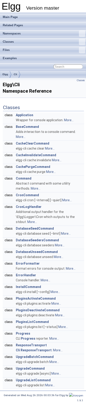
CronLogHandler (29, 207)
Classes (8, 41)
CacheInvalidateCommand (36, 155)
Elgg (5, 74)
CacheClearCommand (32, 143)
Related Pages (13, 25)
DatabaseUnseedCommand (37, 252)
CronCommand (27, 195)
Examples (10, 58)
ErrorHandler (26, 275)
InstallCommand (28, 287)
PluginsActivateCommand (36, 298)
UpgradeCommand (30, 368)
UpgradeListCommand (33, 380)
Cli (15, 74)
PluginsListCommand (32, 322)
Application (24, 115)
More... (69, 120)
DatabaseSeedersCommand (37, 240)
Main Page (10, 17)
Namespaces (12, 33)
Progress (23, 333)
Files (6, 50)
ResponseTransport (31, 345)
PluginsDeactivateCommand (38, 310)
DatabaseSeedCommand (35, 228)
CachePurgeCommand (33, 167)
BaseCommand (27, 127)
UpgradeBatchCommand (35, 357)
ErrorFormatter (28, 263)
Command (23, 178)
